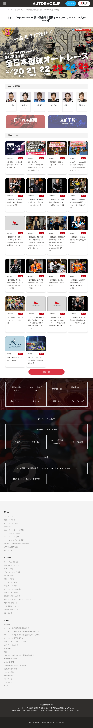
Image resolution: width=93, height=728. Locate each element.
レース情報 (8, 550)
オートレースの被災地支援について (16, 628)
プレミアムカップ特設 (12, 572)
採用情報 (7, 624)
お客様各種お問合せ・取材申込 (15, 665)
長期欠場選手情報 (10, 669)
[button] (5, 3)
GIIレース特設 (9, 579)
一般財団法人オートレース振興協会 (52, 722)
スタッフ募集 (9, 672)
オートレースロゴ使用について (15, 642)
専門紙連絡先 (9, 676)
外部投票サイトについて (13, 606)
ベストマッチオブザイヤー (13, 565)
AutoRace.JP (8, 10)
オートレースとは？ (11, 523)
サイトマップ (9, 682)
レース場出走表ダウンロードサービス (17, 599)
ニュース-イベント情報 (12, 533)
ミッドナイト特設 (10, 582)
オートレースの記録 (11, 592)
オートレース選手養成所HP (13, 638)
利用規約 (7, 648)
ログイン (70, 3)
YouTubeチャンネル (11, 610)
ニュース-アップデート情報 (14, 540)
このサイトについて (11, 645)
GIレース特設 (9, 575)
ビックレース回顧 (10, 586)
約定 (5, 652)
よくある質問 (9, 662)
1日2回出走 (8, 613)
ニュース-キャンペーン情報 (14, 530)
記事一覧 (46, 372)
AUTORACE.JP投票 (11, 547)
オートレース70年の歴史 (13, 589)
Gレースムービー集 (11, 562)
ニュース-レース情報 (11, 537)
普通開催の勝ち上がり (12, 596)
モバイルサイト (9, 679)
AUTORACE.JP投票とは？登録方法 (16, 543)
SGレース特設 (9, 569)
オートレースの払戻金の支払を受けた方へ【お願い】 (23, 635)
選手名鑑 (7, 526)
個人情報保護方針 (10, 659)
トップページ (9, 516)
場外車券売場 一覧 (10, 603)
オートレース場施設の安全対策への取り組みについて (23, 631)
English (6, 686)
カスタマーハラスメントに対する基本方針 (19, 655)
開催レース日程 (9, 520)
